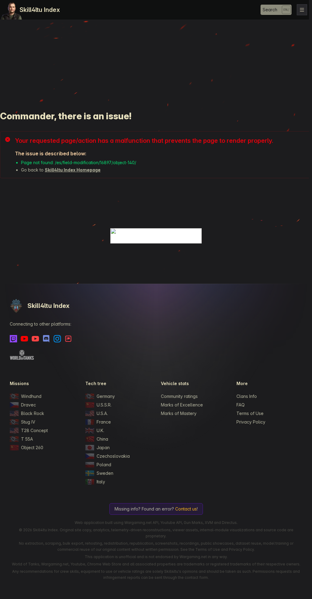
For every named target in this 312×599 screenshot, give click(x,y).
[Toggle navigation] (302, 9)
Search (270, 9)
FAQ (240, 404)
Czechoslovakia (113, 456)
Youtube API (171, 522)
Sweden (105, 473)
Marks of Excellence (182, 404)
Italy (101, 481)
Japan (103, 447)
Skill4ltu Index (40, 9)
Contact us (186, 508)
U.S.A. (102, 413)
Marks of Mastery (179, 413)
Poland (104, 464)
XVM (209, 522)
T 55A (27, 439)
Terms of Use (250, 413)
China (102, 439)
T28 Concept (34, 430)
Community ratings (179, 396)
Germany (106, 396)
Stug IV (28, 421)
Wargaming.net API (141, 522)
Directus (229, 522)
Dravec (28, 404)
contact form (196, 577)
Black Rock (32, 413)
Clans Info (246, 396)
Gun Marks (193, 522)
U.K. (100, 430)
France (104, 421)
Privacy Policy (250, 421)
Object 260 (32, 447)
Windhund (31, 396)
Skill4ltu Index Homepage (73, 169)
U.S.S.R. (104, 404)
